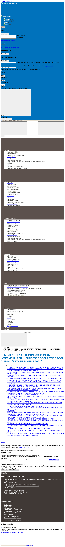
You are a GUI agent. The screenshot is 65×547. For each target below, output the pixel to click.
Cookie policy (8, 505)
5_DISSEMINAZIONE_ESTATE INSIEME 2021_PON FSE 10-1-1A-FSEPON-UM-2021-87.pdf (34, 378)
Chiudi (2, 75)
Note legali (7, 506)
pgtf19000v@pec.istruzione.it (23, 486)
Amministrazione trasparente (12, 518)
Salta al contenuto (6, 1)
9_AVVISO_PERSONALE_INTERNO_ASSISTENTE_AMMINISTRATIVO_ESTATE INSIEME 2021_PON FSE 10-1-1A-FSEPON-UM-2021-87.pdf (34, 389)
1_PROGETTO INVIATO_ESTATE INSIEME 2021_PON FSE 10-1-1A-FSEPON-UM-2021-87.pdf (35, 367)
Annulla (3, 119)
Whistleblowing (8, 514)
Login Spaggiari (49, 66)
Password (20, 37)
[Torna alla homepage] (32, 120)
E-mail (18, 62)
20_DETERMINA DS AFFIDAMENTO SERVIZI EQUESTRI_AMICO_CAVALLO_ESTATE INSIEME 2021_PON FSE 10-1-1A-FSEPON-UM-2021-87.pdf (35, 434)
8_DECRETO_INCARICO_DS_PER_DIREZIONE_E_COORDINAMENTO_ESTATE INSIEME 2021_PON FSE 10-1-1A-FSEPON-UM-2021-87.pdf (33, 386)
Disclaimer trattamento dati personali (12, 532)
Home (6, 347)
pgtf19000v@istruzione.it (22, 484)
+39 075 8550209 (12, 482)
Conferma (9, 119)
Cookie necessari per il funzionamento (12, 464)
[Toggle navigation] (14, 128)
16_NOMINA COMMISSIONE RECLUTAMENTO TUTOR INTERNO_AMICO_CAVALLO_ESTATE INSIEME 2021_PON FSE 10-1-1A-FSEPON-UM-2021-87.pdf (35, 416)
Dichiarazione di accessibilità (12, 511)
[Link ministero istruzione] (9, 3)
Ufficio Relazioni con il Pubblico (13, 510)
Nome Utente (21, 36)
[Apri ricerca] (51, 128)
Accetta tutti (26, 450)
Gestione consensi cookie (11, 516)
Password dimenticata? (8, 41)
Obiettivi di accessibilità (11, 513)
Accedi (3, 27)
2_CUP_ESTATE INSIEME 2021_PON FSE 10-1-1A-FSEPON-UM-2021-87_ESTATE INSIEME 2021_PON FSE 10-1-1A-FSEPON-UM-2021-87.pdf (35, 369)
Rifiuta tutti (14, 450)
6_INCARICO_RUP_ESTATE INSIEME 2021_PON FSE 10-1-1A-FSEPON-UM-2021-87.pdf (34, 380)
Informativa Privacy (10, 508)
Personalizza (4, 450)
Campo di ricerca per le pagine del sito (12, 332)
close (2, 136)
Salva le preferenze (14, 469)
